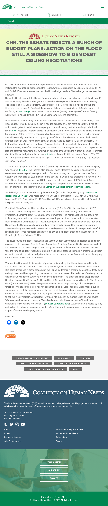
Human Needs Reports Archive (69, 429)
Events (59, 441)
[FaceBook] (6, 426)
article (13, 130)
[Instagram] (17, 426)
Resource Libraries (12, 437)
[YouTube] (23, 426)
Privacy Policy (47, 497)
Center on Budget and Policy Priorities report (68, 187)
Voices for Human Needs (67, 433)
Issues (7, 433)
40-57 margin (23, 111)
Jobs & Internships (12, 441)
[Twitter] (11, 426)
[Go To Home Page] (23, 7)
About (7, 429)
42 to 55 (23, 170)
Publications (61, 437)
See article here (57, 303)
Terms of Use (61, 497)
